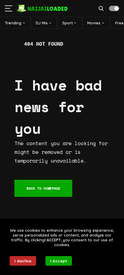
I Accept (58, 260)
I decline (22, 260)
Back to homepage (43, 188)
